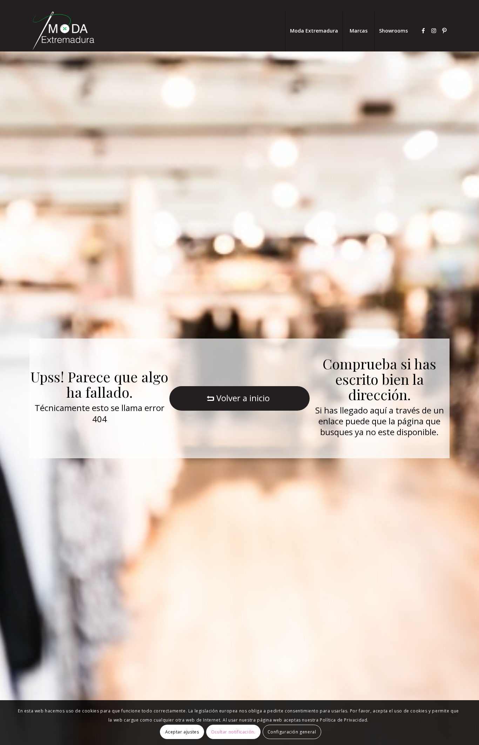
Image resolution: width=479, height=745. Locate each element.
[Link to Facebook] (423, 30)
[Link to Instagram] (434, 30)
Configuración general (292, 731)
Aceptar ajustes (182, 731)
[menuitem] (314, 30)
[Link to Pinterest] (444, 30)
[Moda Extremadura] (63, 30)
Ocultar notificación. (233, 731)
